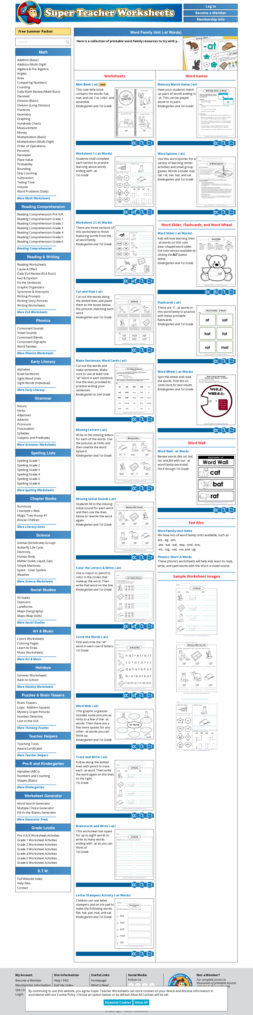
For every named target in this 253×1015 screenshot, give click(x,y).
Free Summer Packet (35, 31)
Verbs (21, 410)
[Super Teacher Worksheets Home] (98, 13)
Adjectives (24, 415)
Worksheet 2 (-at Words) (94, 222)
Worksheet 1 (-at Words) (94, 153)
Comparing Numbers (32, 83)
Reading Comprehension (34, 248)
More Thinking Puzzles (33, 728)
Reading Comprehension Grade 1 (40, 219)
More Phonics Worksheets (35, 353)
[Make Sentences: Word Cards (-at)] (134, 389)
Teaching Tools (28, 744)
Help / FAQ (61, 980)
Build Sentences (28, 374)
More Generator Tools (32, 819)
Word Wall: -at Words (173, 451)
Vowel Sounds (27, 333)
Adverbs (23, 420)
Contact (22, 888)
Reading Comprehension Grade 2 (40, 223)
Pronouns (24, 424)
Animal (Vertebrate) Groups (36, 543)
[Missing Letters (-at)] (134, 458)
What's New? (100, 985)
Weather (23, 575)
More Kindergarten (30, 787)
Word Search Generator (33, 803)
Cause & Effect (27, 269)
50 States (23, 598)
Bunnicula (24, 506)
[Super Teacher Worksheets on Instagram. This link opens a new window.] (152, 986)
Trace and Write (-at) (91, 757)
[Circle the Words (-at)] (134, 665)
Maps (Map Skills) (29, 616)
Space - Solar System (31, 570)
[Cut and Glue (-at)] (134, 320)
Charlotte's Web (28, 511)
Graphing (23, 119)
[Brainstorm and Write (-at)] (134, 854)
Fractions (23, 110)
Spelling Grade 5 (28, 479)
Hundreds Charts (29, 123)
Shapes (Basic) (27, 780)
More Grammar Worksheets (36, 445)
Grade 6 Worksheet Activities (37, 863)
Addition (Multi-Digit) (31, 64)
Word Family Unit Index (175, 531)
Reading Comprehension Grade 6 (40, 241)
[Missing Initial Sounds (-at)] (134, 527)
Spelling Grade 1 (28, 461)
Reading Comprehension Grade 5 (40, 237)
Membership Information (33, 985)
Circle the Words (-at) (92, 637)
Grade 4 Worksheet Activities (37, 854)
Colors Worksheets (30, 639)
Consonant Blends (30, 337)
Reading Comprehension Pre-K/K (40, 214)
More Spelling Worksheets (35, 490)
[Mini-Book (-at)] (134, 113)
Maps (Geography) (30, 611)
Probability (24, 164)
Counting (23, 87)
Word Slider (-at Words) (175, 233)
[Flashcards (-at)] (216, 331)
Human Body (26, 557)
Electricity (23, 552)
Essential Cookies (118, 1002)
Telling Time (26, 182)
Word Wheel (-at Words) (175, 372)
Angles (22, 73)
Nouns (22, 406)
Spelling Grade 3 (28, 470)
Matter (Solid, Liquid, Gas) (35, 561)
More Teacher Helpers (32, 755)
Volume (22, 187)
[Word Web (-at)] (134, 724)
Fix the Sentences (29, 283)
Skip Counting (27, 173)
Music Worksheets (30, 652)
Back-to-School (27, 680)
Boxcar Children (28, 520)
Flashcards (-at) (169, 302)
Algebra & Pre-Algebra (33, 69)
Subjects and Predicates (33, 438)
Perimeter (24, 155)
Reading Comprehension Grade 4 (40, 232)
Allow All (141, 1002)
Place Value (25, 160)
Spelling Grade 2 (28, 465)
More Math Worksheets (33, 198)
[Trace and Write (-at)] (134, 785)
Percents (23, 151)
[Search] (67, 42)
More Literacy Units (31, 527)
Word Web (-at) (87, 706)
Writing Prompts (28, 296)
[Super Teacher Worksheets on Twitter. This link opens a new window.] (138, 986)
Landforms (24, 607)
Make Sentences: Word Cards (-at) (101, 361)
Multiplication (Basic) (31, 137)
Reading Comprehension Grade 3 (40, 228)
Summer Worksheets (31, 675)
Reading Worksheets (31, 264)
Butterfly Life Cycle (30, 547)
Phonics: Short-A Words (175, 557)
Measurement (27, 128)
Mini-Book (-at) (87, 84)
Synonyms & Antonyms (33, 292)
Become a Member (28, 980)
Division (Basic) (27, 101)
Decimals (23, 96)
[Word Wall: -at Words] (216, 480)
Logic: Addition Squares (33, 707)
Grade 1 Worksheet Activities (37, 840)
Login (19, 994)
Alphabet (23, 369)
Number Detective (30, 716)
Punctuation (25, 429)
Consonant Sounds (30, 328)
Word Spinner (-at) (171, 154)
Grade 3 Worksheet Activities (37, 849)
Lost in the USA (28, 721)
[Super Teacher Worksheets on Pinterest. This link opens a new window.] (145, 986)
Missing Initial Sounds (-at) (96, 499)
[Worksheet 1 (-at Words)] (134, 182)
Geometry (24, 114)
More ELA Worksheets (32, 312)
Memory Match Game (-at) (177, 84)
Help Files (24, 883)
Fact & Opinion (27, 278)
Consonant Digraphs (31, 342)
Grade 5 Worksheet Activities (37, 858)
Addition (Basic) (28, 60)
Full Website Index (29, 879)
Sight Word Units (29, 378)
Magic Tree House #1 (32, 515)
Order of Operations (31, 146)
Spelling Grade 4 (28, 474)
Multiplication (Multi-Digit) (35, 142)
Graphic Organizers (30, 287)
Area (20, 78)
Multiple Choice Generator (35, 808)
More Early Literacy (31, 390)
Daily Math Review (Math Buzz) (38, 92)
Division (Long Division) (33, 105)
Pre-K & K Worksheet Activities (38, 835)
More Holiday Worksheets (35, 687)
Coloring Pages (28, 643)
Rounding (24, 169)
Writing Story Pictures (32, 301)
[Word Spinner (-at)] (216, 182)
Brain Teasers (27, 703)
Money (22, 132)
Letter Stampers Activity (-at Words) (103, 895)
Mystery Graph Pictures (33, 712)
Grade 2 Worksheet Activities (37, 845)
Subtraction (25, 178)
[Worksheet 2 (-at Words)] (134, 251)
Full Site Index (63, 985)
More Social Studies (31, 622)
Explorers (24, 602)
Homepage (98, 980)
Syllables (23, 433)
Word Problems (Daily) (32, 191)
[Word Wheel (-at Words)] (216, 400)
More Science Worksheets (35, 581)
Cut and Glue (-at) (89, 291)
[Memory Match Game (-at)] (216, 113)
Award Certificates (29, 748)
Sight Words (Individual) (33, 383)
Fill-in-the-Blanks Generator (36, 812)
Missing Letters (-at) (91, 430)
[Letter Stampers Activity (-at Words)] (134, 923)
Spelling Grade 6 (28, 483)
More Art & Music (29, 659)
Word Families (27, 346)
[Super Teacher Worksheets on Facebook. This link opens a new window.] (131, 986)
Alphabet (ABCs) (28, 771)
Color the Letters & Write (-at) (98, 568)
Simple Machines (29, 566)
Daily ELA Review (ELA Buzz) (36, 274)
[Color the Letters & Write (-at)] (134, 596)
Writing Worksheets (31, 305)
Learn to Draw (27, 648)
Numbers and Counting (33, 776)
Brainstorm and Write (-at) (96, 826)
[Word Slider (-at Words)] (216, 261)
